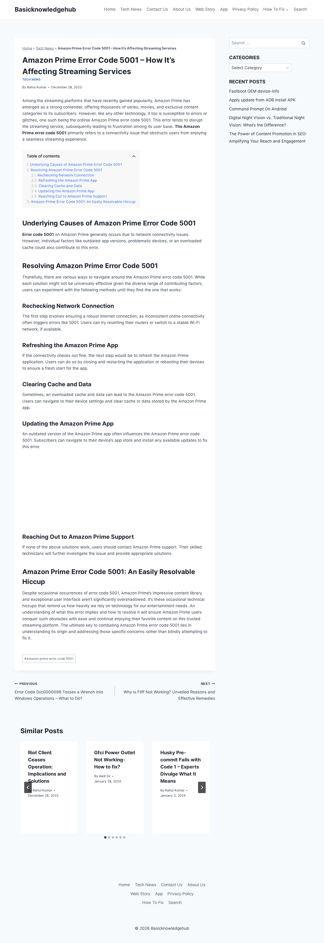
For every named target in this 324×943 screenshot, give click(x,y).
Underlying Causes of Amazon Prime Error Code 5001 (76, 164)
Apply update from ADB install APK (262, 100)
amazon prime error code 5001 (49, 658)
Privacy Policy (245, 9)
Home (110, 9)
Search (300, 9)
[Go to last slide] (28, 787)
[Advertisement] (115, 491)
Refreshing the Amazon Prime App (67, 180)
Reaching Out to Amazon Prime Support (72, 196)
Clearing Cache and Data (60, 186)
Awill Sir (105, 776)
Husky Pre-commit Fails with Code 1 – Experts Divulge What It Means (180, 767)
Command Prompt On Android (258, 109)
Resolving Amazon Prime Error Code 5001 (66, 170)
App (224, 9)
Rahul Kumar (36, 87)
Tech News (131, 9)
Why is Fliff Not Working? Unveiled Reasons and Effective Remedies (169, 691)
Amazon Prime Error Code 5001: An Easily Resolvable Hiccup (83, 202)
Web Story (205, 9)
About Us (182, 9)
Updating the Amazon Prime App (66, 191)
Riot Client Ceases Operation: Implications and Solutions (47, 767)
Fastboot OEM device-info (254, 91)
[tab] (105, 837)
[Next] (202, 787)
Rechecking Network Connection (65, 175)
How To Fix (153, 902)
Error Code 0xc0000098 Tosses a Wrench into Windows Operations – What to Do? (59, 691)
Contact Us (157, 9)
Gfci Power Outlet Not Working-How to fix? (114, 760)
